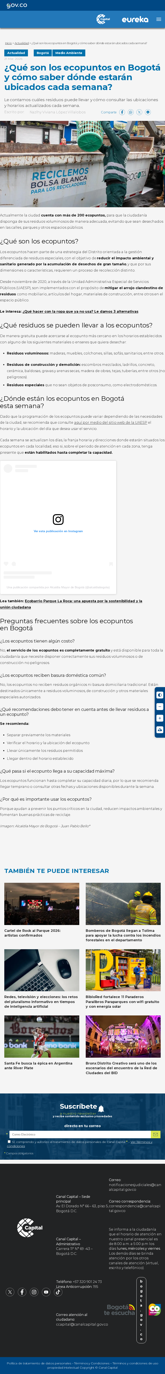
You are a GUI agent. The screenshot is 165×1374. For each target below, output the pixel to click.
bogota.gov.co (141, 1310)
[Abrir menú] (158, 19)
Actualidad (16, 53)
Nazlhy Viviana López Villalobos (58, 112)
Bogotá (43, 53)
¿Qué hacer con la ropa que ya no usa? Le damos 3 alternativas (80, 311)
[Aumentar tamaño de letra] (160, 718)
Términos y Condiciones (91, 1363)
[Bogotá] (119, 1310)
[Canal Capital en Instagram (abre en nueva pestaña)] (34, 1295)
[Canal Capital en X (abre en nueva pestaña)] (10, 1295)
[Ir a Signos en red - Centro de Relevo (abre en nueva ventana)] (160, 729)
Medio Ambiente (68, 53)
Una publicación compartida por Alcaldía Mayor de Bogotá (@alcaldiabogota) (58, 587)
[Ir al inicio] (30, 1228)
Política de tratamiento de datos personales (39, 1363)
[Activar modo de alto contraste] (160, 695)
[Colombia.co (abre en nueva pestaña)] (155, 1310)
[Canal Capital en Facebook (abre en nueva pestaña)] (22, 1295)
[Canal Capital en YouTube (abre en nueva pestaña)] (46, 1295)
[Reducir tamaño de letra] (160, 706)
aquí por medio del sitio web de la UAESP (110, 422)
